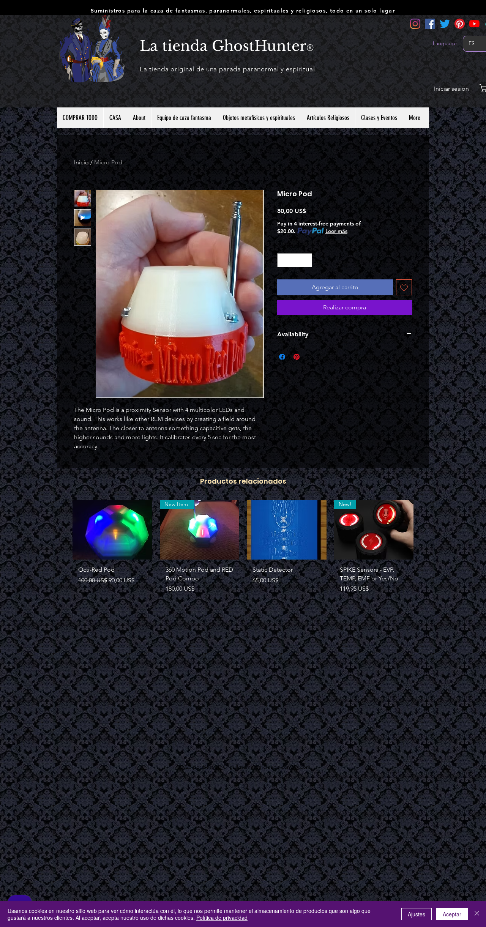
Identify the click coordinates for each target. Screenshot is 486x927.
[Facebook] (430, 24)
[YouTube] (474, 24)
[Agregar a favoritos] (404, 287)
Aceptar (452, 914)
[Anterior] (61, 529)
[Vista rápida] (112, 530)
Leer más (336, 231)
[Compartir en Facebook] (282, 356)
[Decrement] (283, 260)
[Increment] (306, 260)
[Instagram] (415, 24)
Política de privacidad (222, 917)
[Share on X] (311, 356)
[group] (243, 549)
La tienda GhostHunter (223, 46)
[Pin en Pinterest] (296, 356)
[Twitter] (445, 24)
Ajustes (416, 914)
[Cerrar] (476, 914)
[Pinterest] (459, 24)
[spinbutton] (294, 260)
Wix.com (300, 766)
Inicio (81, 162)
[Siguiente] (424, 529)
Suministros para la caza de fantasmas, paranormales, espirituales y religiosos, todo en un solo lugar (243, 10)
